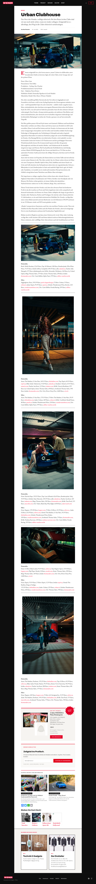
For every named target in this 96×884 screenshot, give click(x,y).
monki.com (49, 571)
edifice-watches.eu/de (63, 276)
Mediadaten (64, 878)
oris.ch (66, 391)
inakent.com (49, 386)
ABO (91, 2)
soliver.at (66, 510)
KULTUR (57, 2)
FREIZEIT (43, 2)
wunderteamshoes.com (31, 287)
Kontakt (52, 878)
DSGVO (57, 878)
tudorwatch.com (67, 504)
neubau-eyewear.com (48, 520)
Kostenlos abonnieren (63, 760)
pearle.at (29, 402)
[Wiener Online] (7, 2)
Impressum (45, 878)
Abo (40, 878)
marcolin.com (29, 504)
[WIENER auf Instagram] (91, 878)
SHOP (62, 2)
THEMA (36, 2)
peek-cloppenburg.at (47, 282)
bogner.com (42, 510)
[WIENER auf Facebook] (89, 878)
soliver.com (37, 512)
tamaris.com (24, 386)
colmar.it (23, 285)
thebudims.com (53, 381)
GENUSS (50, 2)
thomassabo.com (26, 276)
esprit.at (44, 285)
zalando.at (62, 269)
